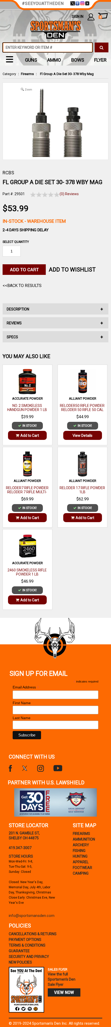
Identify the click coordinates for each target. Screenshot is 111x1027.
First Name (22, 703)
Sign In (77, 16)
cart (100, 17)
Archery (81, 845)
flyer (100, 60)
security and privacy (29, 957)
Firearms (27, 74)
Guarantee (19, 951)
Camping (81, 873)
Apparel (81, 862)
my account (91, 16)
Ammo (54, 60)
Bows (77, 60)
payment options (25, 940)
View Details (82, 435)
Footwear (82, 868)
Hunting (80, 856)
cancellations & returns (33, 934)
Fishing (79, 851)
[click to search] (101, 47)
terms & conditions (27, 945)
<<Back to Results (22, 285)
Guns (31, 60)
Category (9, 74)
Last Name (21, 718)
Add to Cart (29, 435)
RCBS (8, 172)
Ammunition (84, 839)
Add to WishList (72, 269)
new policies (20, 962)
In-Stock (34, 221)
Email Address (26, 687)
